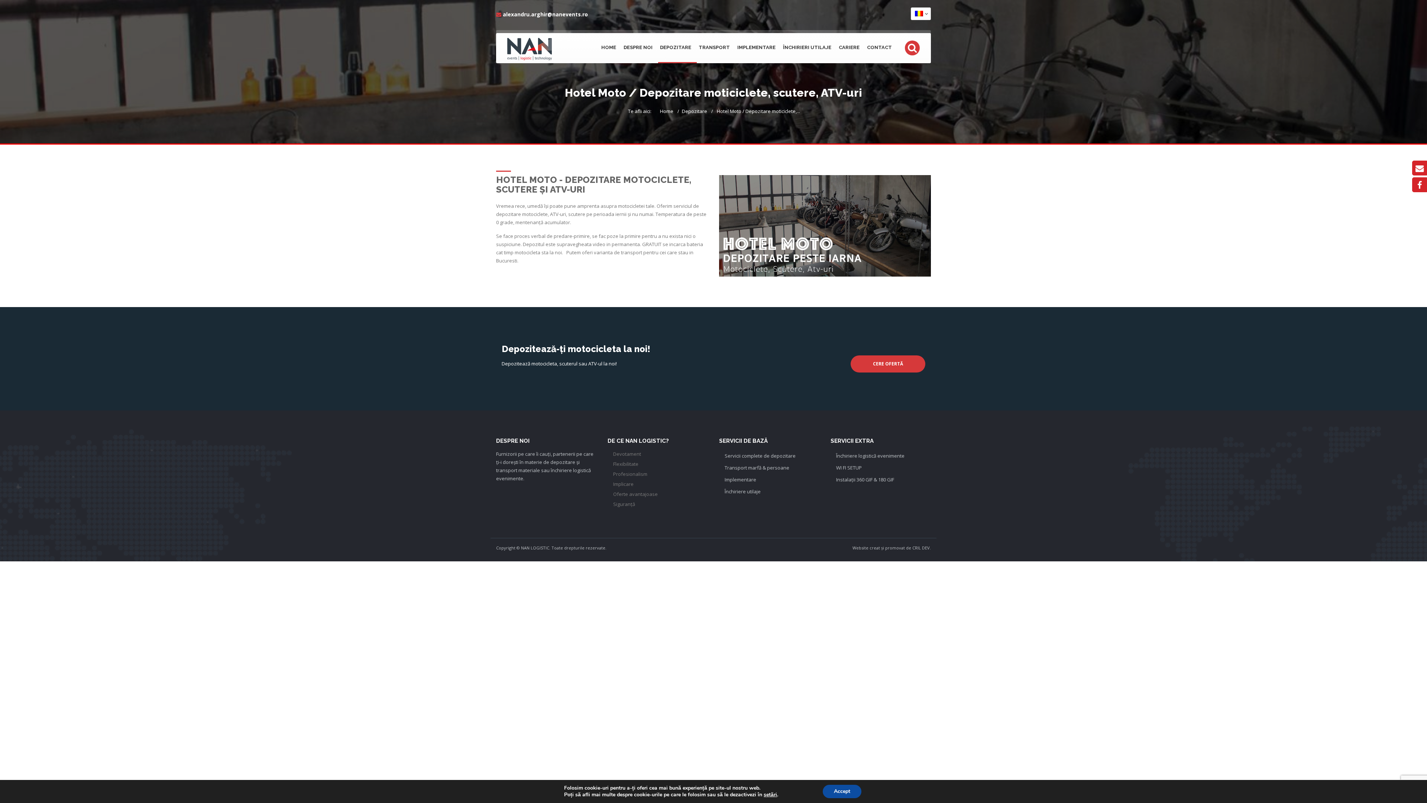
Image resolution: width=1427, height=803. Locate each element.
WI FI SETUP (849, 467)
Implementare (756, 47)
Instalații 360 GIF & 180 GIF (865, 479)
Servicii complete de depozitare (760, 455)
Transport (714, 47)
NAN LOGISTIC (535, 548)
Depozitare (675, 47)
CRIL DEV (921, 548)
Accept (842, 791)
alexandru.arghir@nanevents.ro (545, 14)
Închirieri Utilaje (807, 47)
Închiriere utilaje (743, 491)
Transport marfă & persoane (757, 467)
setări (770, 794)
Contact (879, 47)
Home (608, 47)
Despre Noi (638, 47)
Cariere (849, 47)
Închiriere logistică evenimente (870, 455)
